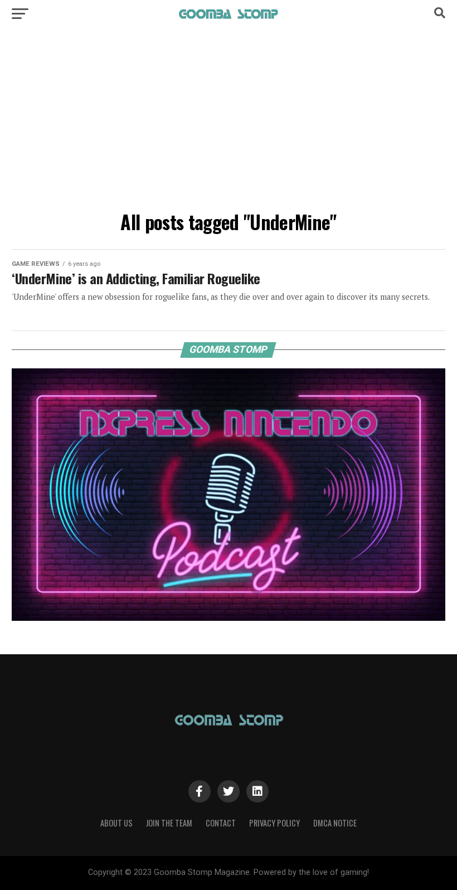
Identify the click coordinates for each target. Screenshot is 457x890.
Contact (221, 823)
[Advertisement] (228, 123)
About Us (116, 823)
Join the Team (169, 823)
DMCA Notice (335, 823)
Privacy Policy (274, 823)
